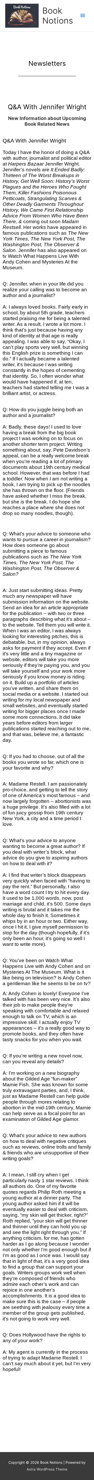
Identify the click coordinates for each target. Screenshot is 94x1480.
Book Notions (57, 16)
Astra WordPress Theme (47, 1469)
